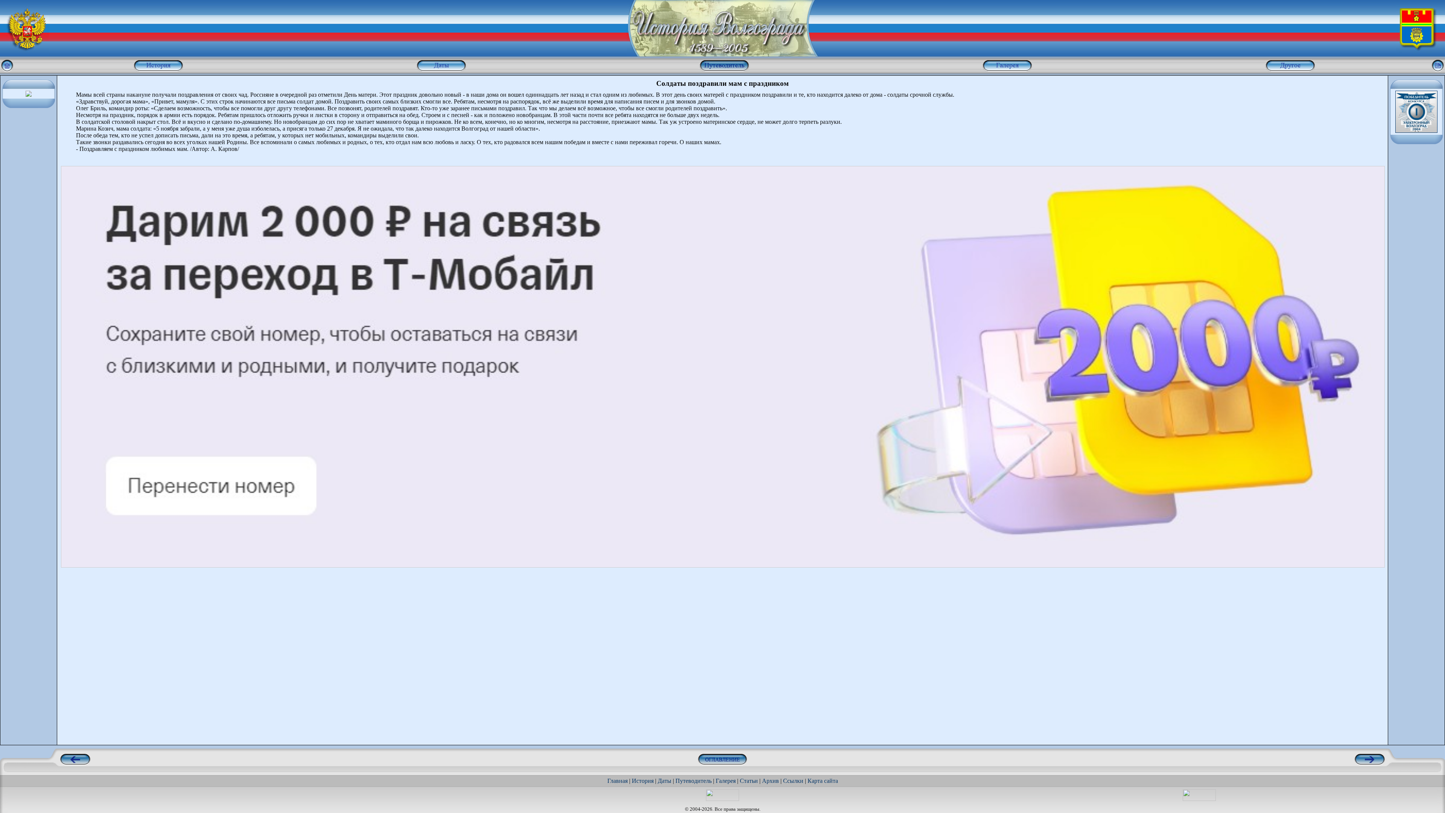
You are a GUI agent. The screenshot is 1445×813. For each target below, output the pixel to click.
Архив (770, 781)
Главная (617, 781)
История (643, 781)
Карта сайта (823, 781)
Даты (664, 781)
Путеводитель (693, 781)
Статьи (749, 781)
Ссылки (793, 781)
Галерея (726, 781)
